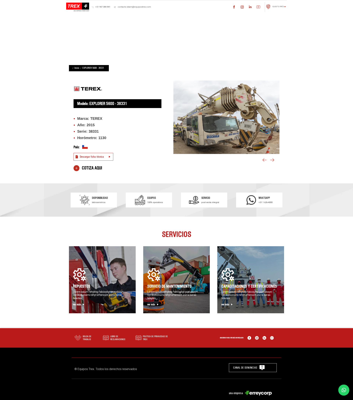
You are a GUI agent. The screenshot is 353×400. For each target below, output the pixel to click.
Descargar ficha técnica (92, 156)
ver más (77, 304)
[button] (343, 390)
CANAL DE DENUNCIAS (245, 367)
